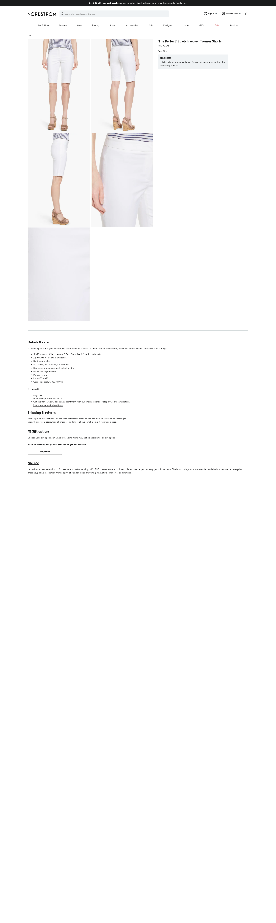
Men (79, 25)
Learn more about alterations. (48, 404)
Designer (167, 25)
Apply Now (181, 2)
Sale (217, 25)
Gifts (201, 25)
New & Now (43, 25)
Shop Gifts (45, 451)
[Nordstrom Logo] (42, 14)
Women (63, 25)
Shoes (113, 25)
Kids (150, 25)
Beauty (95, 25)
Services (234, 25)
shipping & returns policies (102, 421)
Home (186, 25)
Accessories (132, 25)
